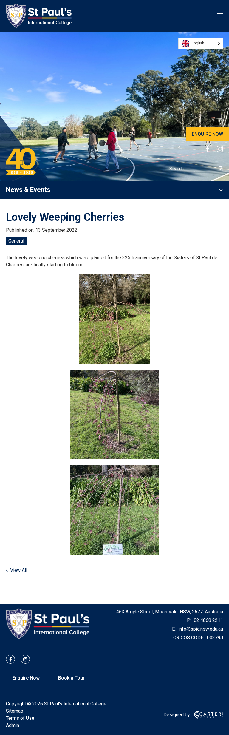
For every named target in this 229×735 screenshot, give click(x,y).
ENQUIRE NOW (207, 134)
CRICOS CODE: (188, 637)
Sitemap (14, 711)
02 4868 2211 (208, 620)
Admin (12, 725)
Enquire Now (26, 678)
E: (174, 629)
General (16, 241)
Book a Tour (71, 678)
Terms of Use (20, 718)
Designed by (176, 714)
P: (189, 620)
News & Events (28, 189)
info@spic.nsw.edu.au (200, 629)
